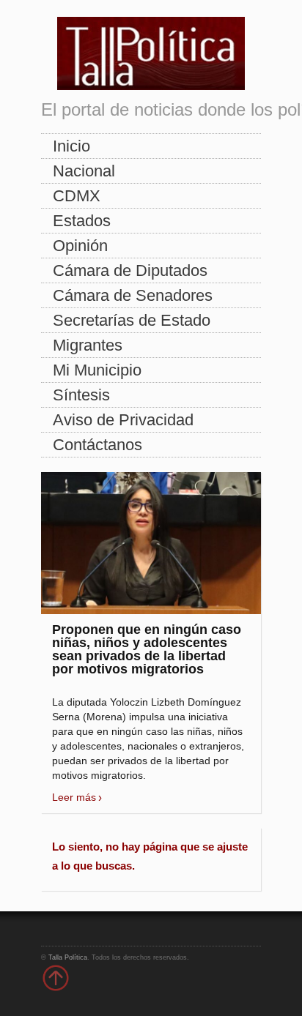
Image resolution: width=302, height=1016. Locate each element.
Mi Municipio (97, 370)
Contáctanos (97, 445)
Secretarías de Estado (131, 320)
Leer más (74, 797)
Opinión (80, 245)
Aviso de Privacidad (123, 420)
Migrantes (87, 345)
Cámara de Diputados (130, 270)
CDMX (76, 196)
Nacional (84, 171)
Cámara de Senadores (133, 295)
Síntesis (81, 395)
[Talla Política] (151, 50)
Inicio (71, 146)
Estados (82, 221)
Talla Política (67, 957)
